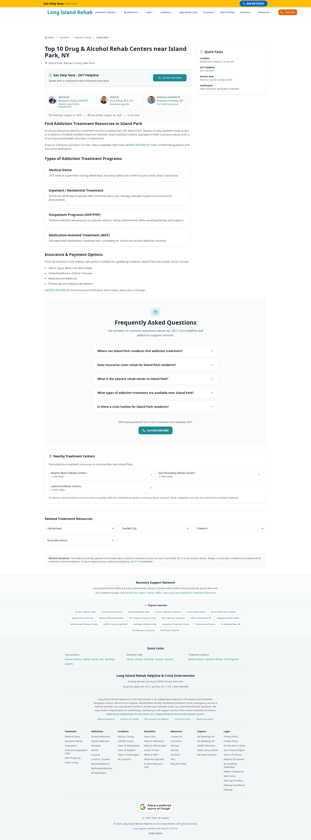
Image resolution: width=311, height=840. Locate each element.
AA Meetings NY (206, 736)
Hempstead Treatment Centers (176, 624)
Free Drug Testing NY (169, 630)
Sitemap (228, 789)
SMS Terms (230, 776)
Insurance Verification (205, 624)
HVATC (158, 592)
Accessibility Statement (230, 765)
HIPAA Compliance (234, 771)
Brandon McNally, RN (170, 100)
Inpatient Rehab (214, 659)
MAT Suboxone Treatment (173, 618)
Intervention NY (129, 592)
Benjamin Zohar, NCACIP (73, 100)
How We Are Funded (129, 719)
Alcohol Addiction (100, 736)
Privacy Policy (231, 736)
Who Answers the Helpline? (156, 719)
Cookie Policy (231, 741)
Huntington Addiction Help (144, 624)
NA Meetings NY (206, 741)
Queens (69, 663)
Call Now (290, 12)
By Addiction (131, 12)
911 (136, 561)
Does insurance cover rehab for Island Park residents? (136, 365)
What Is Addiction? (154, 741)
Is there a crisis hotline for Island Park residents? (133, 407)
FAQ (173, 759)
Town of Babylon (127, 750)
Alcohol (139, 659)
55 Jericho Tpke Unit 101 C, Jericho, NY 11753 (147, 686)
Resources (263, 12)
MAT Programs (73, 757)
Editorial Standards (106, 719)
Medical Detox (196, 659)
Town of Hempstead (128, 745)
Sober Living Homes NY (200, 618)
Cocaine (159, 659)
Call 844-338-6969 (171, 77)
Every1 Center (146, 592)
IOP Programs (231, 659)
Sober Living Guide (207, 750)
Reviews (175, 745)
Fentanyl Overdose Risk (112, 612)
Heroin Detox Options (196, 612)
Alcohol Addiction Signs (85, 612)
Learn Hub (150, 736)
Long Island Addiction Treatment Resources (192, 592)
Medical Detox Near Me (82, 618)
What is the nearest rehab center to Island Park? (132, 379)
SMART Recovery (206, 745)
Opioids (169, 659)
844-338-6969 (138, 145)
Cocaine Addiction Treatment (168, 612)
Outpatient (71, 745)
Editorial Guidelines (234, 785)
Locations (166, 12)
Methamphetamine (101, 768)
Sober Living (71, 762)
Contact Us (176, 736)
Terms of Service (233, 754)
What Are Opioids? (154, 759)
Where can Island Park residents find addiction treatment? (140, 351)
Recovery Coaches (207, 754)
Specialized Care (188, 12)
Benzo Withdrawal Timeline (223, 612)
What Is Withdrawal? (155, 745)
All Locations (124, 759)
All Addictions (98, 772)
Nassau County (83, 37)
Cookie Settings (155, 833)
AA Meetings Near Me (231, 624)
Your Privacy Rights (234, 750)
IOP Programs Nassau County (142, 618)
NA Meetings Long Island (143, 630)
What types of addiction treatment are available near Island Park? (145, 393)
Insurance (208, 12)
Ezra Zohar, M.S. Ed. (121, 100)
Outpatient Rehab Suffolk (228, 618)
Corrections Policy (182, 719)
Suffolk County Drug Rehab (115, 624)
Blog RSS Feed (178, 763)
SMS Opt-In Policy (233, 780)
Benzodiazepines (100, 763)
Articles (175, 750)
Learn (149, 12)
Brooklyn (110, 659)
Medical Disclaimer (205, 719)
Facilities (245, 12)
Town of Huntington (128, 754)
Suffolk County (90, 659)
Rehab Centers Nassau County (84, 624)
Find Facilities (227, 12)
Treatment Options (105, 12)
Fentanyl (149, 659)
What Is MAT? (151, 754)
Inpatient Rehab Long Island (111, 618)
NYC (101, 659)
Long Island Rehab (69, 12)
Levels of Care (151, 750)
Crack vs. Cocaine (100, 759)
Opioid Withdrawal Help (138, 612)
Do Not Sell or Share (235, 745)
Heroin (130, 659)
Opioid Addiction (100, 741)
